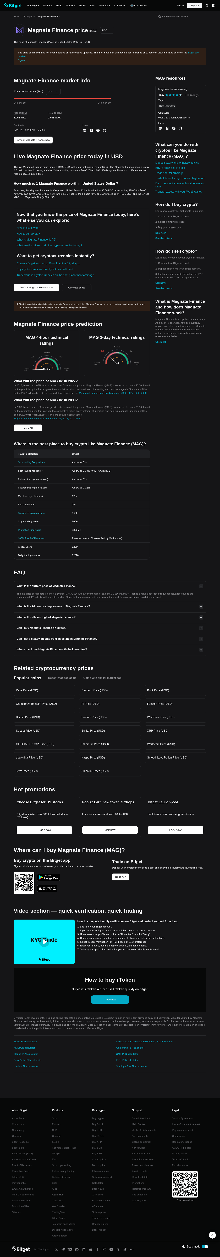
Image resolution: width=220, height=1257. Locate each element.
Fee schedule (139, 1194)
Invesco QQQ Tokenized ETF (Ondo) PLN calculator (144, 1041)
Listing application (141, 1141)
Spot (54, 1118)
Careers (16, 1136)
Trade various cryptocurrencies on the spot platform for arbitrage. (56, 275)
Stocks (55, 1141)
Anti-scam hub (140, 1136)
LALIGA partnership (22, 1188)
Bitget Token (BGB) (22, 1153)
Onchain (56, 1136)
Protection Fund (20, 1171)
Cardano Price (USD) (94, 690)
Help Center (138, 1124)
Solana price (99, 1212)
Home (16, 16)
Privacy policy (179, 1153)
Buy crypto (98, 1118)
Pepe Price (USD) (27, 690)
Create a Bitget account (31, 263)
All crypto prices (76, 287)
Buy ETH (97, 1130)
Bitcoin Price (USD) (28, 717)
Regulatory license (182, 1141)
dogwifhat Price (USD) (29, 757)
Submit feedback (141, 1118)
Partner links (19, 1182)
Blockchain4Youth (21, 1200)
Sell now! (160, 282)
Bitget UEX (18, 1177)
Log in (180, 5)
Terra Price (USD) (27, 771)
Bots (54, 1182)
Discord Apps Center (63, 1229)
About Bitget (18, 1118)
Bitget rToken (99, 1229)
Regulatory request (182, 1130)
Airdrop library (59, 1235)
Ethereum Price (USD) (95, 744)
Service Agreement (182, 1118)
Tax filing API (139, 1200)
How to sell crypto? (28, 233)
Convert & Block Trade (64, 1147)
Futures (56, 1124)
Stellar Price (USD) (93, 730)
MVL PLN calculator (24, 1047)
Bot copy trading (61, 1177)
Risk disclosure (180, 1165)
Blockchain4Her (20, 1206)
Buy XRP (97, 1141)
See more (160, 341)
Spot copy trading (61, 1165)
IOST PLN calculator (127, 1060)
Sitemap (16, 1212)
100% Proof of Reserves (31, 538)
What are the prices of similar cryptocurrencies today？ (50, 245)
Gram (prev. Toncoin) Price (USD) (36, 703)
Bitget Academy (20, 1141)
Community (18, 1130)
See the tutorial (164, 238)
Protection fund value (29, 529)
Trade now (120, 876)
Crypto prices (29, 16)
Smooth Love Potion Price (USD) (167, 757)
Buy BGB (97, 1147)
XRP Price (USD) (157, 730)
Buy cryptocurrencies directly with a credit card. (45, 269)
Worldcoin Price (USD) (161, 744)
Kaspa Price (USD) (93, 757)
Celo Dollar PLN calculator (28, 1060)
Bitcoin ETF (98, 1188)
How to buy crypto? (28, 227)
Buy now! (161, 232)
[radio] (166, 95)
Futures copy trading (63, 1171)
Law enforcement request (186, 1124)
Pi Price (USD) (90, 703)
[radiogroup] (173, 95)
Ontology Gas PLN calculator (131, 1066)
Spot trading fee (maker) (31, 462)
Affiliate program (141, 1153)
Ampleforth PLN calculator (130, 1047)
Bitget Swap (58, 1218)
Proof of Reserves (22, 1165)
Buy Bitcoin (98, 1124)
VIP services (138, 1147)
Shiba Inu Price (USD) (95, 771)
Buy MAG (28, 428)
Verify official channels (144, 1130)
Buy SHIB (97, 1153)
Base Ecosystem (167, 106)
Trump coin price (101, 1218)
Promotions (138, 1182)
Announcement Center (24, 1159)
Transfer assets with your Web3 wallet (178, 191)
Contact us (18, 1124)
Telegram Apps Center (64, 1224)
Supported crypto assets (31, 513)
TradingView (58, 1212)
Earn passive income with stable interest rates (179, 185)
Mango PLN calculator (26, 1054)
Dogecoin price (100, 1224)
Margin (56, 1153)
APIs (54, 1188)
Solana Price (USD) (28, 730)
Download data (140, 1177)
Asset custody (139, 1171)
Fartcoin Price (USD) (160, 703)
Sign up (195, 5)
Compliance (178, 1136)
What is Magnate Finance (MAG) (36, 239)
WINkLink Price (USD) (160, 717)
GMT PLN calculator (127, 1054)
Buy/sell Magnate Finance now (33, 139)
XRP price (97, 1194)
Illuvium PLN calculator (26, 1066)
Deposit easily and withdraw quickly (177, 162)
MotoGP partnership (23, 1194)
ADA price (97, 1206)
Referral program (141, 1188)
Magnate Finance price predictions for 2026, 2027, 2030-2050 (113, 393)
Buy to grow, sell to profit (170, 167)
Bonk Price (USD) (158, 690)
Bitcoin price (98, 1165)
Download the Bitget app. (64, 263)
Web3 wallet (58, 1206)
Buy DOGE (98, 1136)
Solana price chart (102, 1177)
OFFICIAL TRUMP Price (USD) (35, 744)
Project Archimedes (142, 1165)
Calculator (97, 1182)
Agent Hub (58, 1194)
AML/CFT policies (181, 1147)
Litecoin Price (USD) (94, 717)
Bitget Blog (18, 1147)
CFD (54, 1130)
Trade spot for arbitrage (169, 173)
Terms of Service (181, 1159)
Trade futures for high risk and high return (180, 178)
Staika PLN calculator (25, 1041)
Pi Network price (101, 1200)
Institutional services (143, 1159)
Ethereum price (100, 1171)
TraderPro (57, 1200)
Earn (54, 1159)
